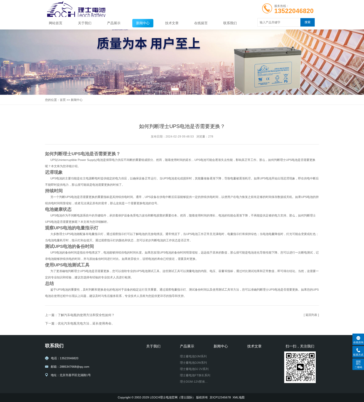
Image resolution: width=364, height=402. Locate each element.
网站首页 (55, 23)
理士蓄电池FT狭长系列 (195, 375)
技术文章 (172, 23)
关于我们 (84, 23)
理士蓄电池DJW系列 (193, 362)
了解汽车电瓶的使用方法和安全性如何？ (86, 315)
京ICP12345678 (220, 397)
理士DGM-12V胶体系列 (195, 381)
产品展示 (113, 23)
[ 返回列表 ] (311, 315)
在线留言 (201, 23)
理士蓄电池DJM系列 (193, 356)
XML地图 (239, 397)
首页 (63, 100)
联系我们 (230, 23)
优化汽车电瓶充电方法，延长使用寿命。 (86, 323)
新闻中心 (143, 23)
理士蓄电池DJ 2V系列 (194, 369)
